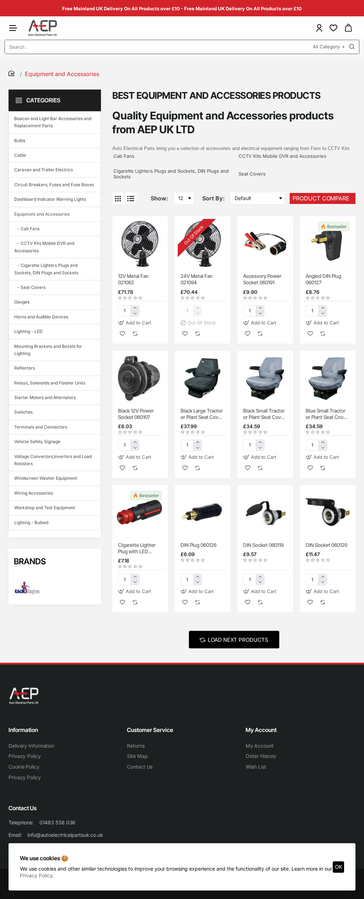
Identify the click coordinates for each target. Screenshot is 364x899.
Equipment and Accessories (42, 214)
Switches (23, 412)
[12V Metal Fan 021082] (140, 244)
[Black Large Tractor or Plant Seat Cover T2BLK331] (203, 378)
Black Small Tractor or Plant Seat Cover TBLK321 (264, 414)
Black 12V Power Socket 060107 (136, 414)
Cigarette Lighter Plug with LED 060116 (137, 548)
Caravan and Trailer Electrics (43, 169)
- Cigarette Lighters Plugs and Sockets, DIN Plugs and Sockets (46, 269)
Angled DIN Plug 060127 (323, 279)
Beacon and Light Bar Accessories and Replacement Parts (52, 122)
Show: (159, 198)
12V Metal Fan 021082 (133, 279)
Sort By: (213, 198)
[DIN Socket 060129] (328, 513)
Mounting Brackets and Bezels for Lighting (48, 350)
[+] (135, 308)
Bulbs (19, 140)
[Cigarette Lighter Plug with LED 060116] (140, 513)
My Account (261, 729)
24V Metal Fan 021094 (197, 279)
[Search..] (352, 47)
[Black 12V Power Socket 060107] (140, 378)
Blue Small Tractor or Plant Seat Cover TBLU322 (327, 414)
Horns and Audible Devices (41, 316)
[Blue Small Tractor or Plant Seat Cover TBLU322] (328, 378)
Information (23, 729)
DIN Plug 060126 (198, 545)
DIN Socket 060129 (326, 545)
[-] (135, 313)
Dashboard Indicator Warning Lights (50, 199)
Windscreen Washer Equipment (45, 478)
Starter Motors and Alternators (45, 397)
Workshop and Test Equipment (44, 507)
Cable (20, 155)
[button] (135, 322)
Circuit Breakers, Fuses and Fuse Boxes (54, 184)
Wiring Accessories (33, 493)
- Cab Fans (26, 228)
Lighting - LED (28, 331)
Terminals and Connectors (40, 427)
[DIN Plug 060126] (203, 513)
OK (338, 866)
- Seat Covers (30, 287)
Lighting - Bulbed (31, 522)
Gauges (22, 302)
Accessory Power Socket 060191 (262, 279)
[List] (130, 198)
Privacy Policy (36, 875)
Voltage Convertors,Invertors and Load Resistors (53, 460)
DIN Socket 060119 (263, 545)
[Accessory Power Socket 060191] (265, 244)
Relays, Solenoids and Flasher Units (49, 383)
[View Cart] (348, 27)
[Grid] (118, 198)
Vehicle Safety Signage (37, 441)
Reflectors (24, 368)
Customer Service (150, 729)
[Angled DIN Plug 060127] (328, 244)
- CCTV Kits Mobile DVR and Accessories (44, 247)
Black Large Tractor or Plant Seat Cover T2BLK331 (202, 414)
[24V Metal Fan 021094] (203, 244)
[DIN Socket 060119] (265, 513)
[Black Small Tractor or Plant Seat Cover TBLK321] (265, 378)
